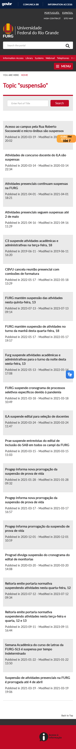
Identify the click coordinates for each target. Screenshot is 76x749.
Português (52, 12)
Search (59, 103)
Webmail (50, 58)
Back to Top (67, 715)
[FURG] (9, 25)
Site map (68, 18)
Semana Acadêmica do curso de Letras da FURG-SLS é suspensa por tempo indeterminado (34, 649)
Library (29, 58)
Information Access (13, 58)
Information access (60, 4)
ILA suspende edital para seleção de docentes (37, 416)
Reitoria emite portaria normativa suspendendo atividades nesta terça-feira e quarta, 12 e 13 (35, 616)
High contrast (52, 18)
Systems (39, 58)
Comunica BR (31, 4)
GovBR (7, 4)
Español (67, 12)
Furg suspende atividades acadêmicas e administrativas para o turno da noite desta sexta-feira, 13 (35, 359)
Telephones (63, 58)
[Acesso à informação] (51, 737)
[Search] (67, 45)
